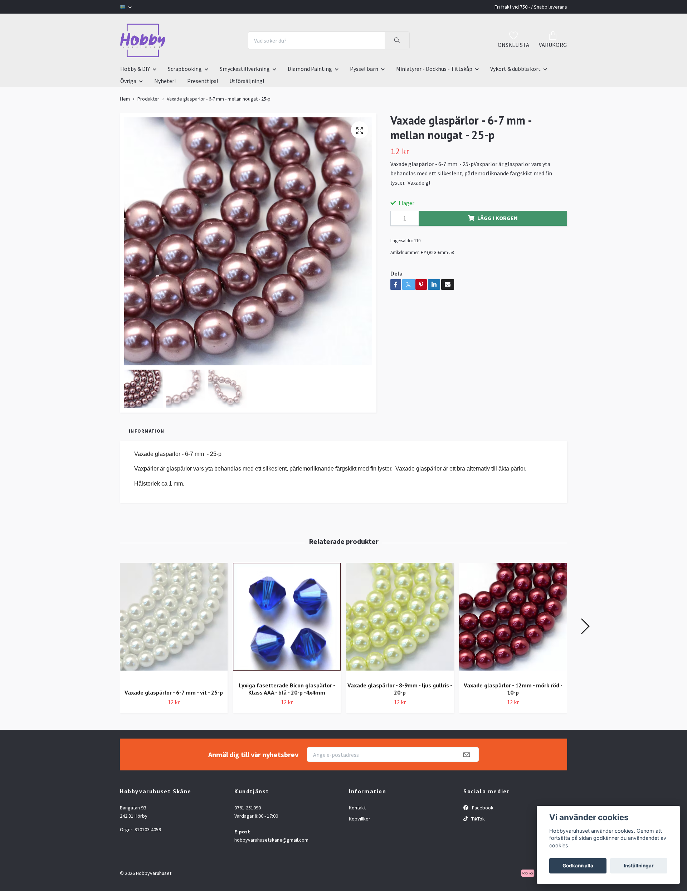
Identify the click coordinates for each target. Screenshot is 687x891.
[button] (585, 626)
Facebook (482, 807)
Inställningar (639, 865)
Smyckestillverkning (245, 68)
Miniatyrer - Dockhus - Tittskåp (434, 68)
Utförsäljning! (246, 80)
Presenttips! (202, 80)
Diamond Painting (310, 68)
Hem (125, 99)
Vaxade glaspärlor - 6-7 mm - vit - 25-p (174, 692)
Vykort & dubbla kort (515, 68)
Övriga (128, 80)
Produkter (148, 99)
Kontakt (357, 807)
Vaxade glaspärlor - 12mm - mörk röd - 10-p (513, 689)
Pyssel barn (364, 68)
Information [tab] (146, 431)
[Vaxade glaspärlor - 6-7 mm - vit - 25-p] (174, 623)
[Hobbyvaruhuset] (142, 40)
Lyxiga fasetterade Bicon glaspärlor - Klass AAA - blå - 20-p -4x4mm (287, 689)
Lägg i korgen (497, 217)
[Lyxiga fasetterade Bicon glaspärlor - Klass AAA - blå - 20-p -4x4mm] (287, 619)
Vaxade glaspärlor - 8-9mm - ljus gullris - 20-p (399, 689)
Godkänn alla (577, 865)
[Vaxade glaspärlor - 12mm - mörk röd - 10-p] (513, 619)
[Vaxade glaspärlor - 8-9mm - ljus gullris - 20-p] (400, 619)
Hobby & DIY (135, 68)
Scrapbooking (185, 68)
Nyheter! (165, 80)
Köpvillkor (359, 818)
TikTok (477, 818)
